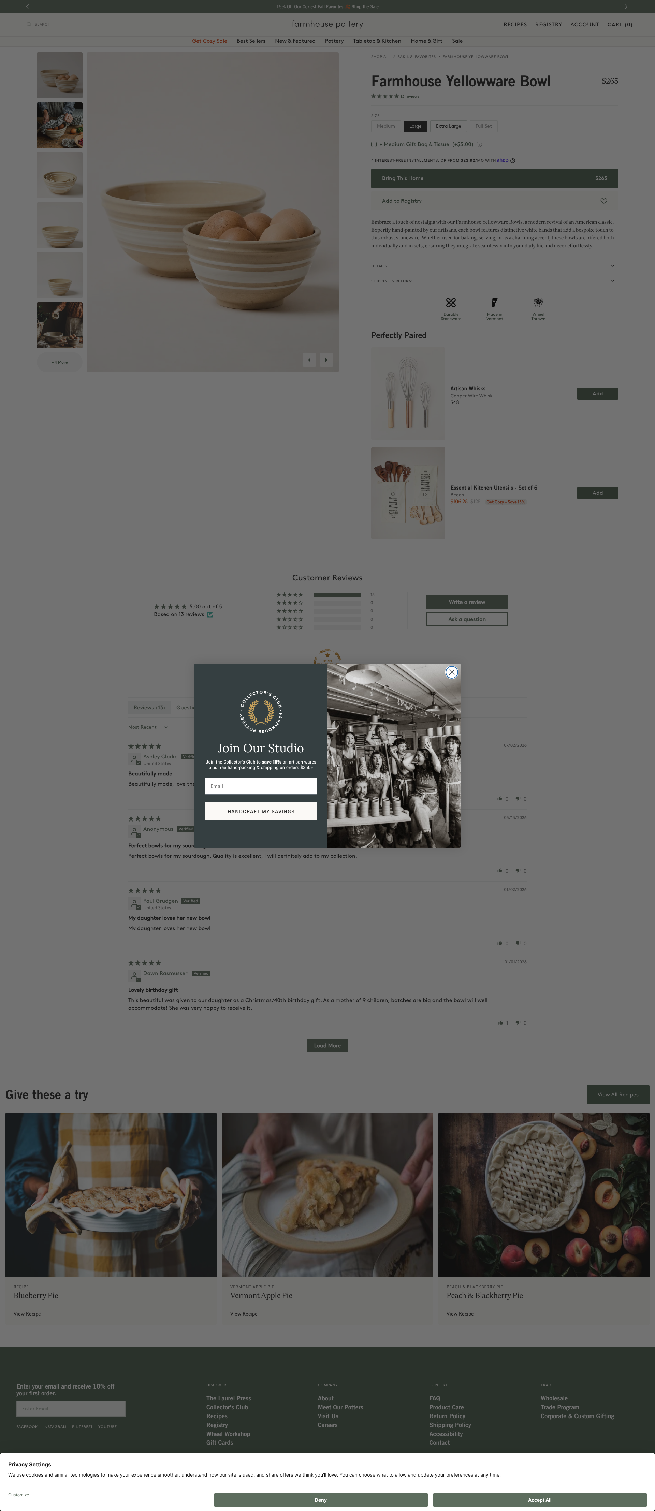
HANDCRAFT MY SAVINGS (261, 811)
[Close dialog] (452, 672)
